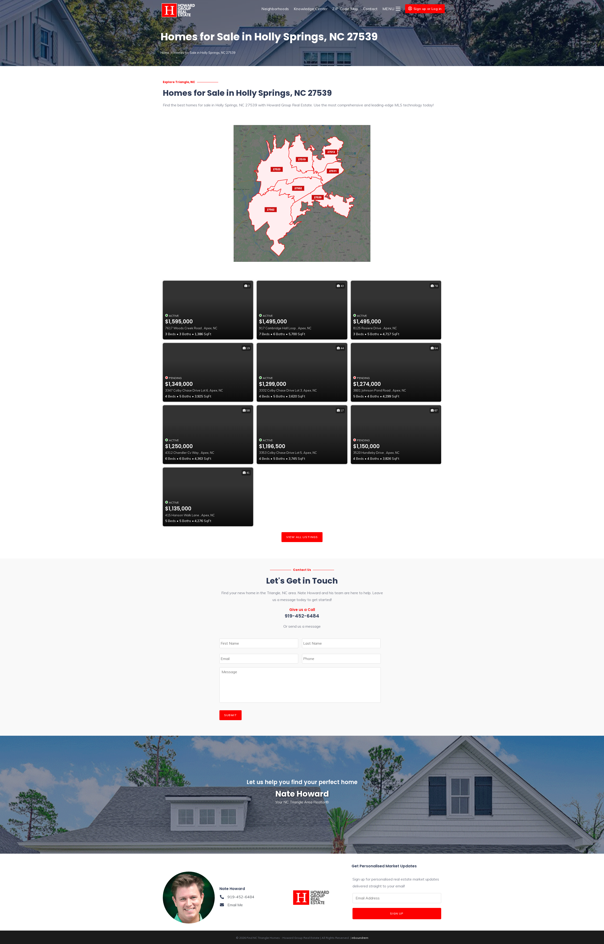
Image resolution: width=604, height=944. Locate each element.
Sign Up (396, 913)
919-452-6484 (302, 616)
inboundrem (360, 938)
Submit (230, 715)
